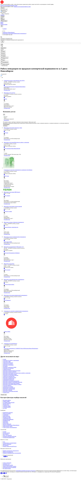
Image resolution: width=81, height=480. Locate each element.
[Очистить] (2, 42)
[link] (3, 19)
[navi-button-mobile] (2, 26)
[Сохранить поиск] (2, 45)
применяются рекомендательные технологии (25, 470)
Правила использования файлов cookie (22, 6)
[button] (2, 22)
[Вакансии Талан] (41, 190)
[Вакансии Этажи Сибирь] (42, 323)
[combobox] (6, 38)
